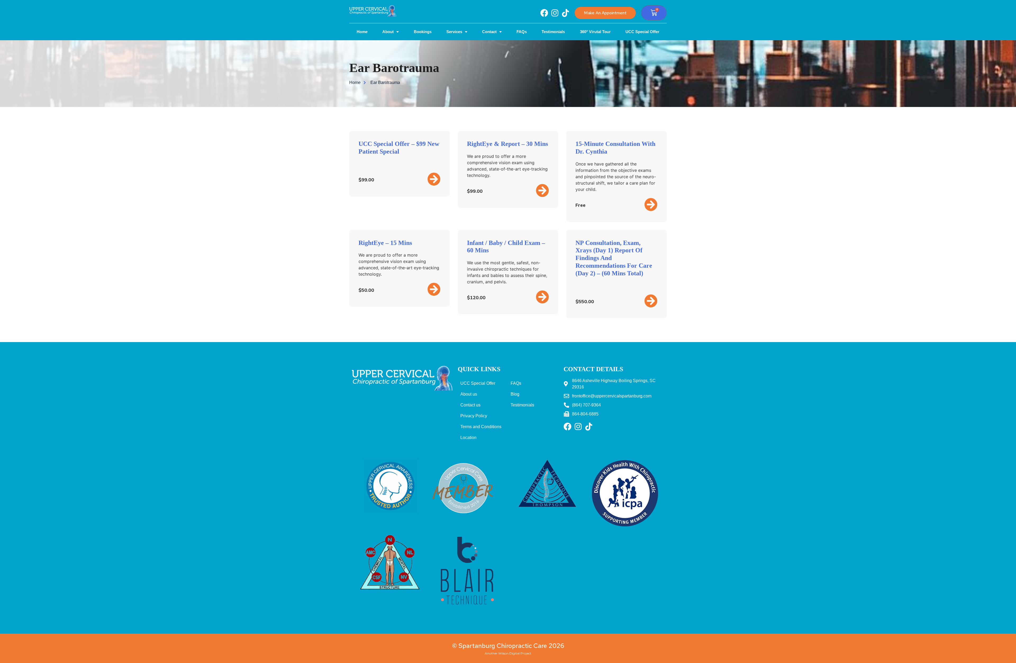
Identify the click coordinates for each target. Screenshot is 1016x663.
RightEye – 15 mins (385, 242)
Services (454, 31)
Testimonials (553, 31)
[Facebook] (544, 13)
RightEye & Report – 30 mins (507, 143)
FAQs (521, 31)
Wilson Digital (509, 653)
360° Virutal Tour (595, 31)
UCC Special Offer (642, 31)
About (388, 31)
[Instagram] (555, 13)
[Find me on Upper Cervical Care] (463, 520)
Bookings (423, 31)
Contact (489, 31)
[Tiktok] (565, 13)
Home (362, 31)
